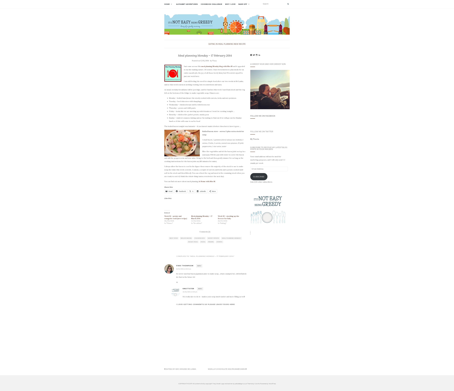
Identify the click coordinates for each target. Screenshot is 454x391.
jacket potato (213, 238)
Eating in (213, 44)
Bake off (242, 4)
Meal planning (225, 44)
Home (167, 4)
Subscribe (258, 177)
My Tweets (254, 139)
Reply (199, 266)
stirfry (219, 242)
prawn (211, 242)
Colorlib (257, 384)
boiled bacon (186, 238)
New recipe (240, 44)
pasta (203, 242)
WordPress (272, 384)
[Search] (288, 4)
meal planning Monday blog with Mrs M (216, 66)
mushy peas (193, 242)
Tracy (214, 61)
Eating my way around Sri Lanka (181, 369)
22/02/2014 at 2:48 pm (190, 292)
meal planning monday (231, 238)
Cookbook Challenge (211, 4)
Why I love (230, 4)
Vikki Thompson (184, 266)
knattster (188, 288)
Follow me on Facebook (262, 116)
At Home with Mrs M (207, 181)
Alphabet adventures (187, 4)
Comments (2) (204, 232)
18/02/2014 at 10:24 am (183, 269)
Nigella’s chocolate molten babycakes (227, 369)
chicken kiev (200, 238)
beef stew (174, 238)
